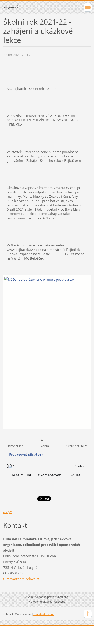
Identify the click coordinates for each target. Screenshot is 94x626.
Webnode (59, 601)
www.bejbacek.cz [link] (20, 249)
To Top (88, 614)
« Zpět (7, 512)
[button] (15, 441)
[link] (28, 454)
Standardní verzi (43, 614)
